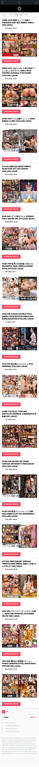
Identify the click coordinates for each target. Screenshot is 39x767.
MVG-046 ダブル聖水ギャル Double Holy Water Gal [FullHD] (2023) (18, 218)
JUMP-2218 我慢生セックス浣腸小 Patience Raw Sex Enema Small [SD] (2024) (18, 23)
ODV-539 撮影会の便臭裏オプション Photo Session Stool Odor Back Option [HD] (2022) (19, 663)
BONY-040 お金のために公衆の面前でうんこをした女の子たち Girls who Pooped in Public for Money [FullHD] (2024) (19, 72)
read (21, 14)
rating (16, 14)
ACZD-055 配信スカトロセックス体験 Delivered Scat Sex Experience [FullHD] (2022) (18, 514)
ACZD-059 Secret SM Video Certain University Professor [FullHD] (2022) (18, 464)
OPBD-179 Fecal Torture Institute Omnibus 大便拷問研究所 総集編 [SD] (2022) (19, 414)
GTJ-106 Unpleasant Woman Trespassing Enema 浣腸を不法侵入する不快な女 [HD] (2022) (19, 564)
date (11, 14)
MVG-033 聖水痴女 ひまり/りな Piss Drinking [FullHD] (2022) (17, 365)
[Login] (36, 2)
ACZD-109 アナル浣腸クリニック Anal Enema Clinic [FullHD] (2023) (18, 120)
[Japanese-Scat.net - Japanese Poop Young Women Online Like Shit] (19, 8)
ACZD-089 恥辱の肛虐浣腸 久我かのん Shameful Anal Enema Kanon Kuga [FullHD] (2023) (18, 266)
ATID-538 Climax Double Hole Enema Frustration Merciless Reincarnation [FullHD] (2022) (18, 316)
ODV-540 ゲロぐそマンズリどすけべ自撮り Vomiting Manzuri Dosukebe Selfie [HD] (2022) (19, 614)
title (26, 14)
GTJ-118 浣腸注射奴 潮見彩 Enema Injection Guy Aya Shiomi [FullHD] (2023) (16, 169)
